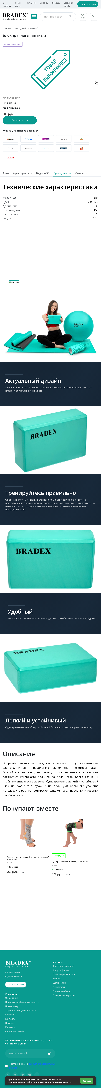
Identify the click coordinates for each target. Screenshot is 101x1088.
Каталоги (31, 3)
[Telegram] (22, 1075)
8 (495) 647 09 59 (13, 976)
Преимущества (62, 173)
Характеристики (22, 173)
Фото (6, 173)
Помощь (56, 3)
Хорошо (87, 1081)
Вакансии (10, 1014)
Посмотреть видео (12, 44)
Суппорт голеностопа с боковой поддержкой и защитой (28, 858)
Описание (81, 173)
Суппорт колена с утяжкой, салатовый (70, 861)
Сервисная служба (14, 1031)
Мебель (57, 978)
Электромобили (61, 991)
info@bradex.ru (13, 972)
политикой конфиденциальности (53, 1082)
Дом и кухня (59, 982)
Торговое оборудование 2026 (20, 1010)
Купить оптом (19, 120)
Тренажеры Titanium (64, 974)
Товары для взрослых (64, 995)
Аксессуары (59, 987)
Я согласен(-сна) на (32, 1065)
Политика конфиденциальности (22, 1002)
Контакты (43, 3)
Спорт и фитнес (61, 970)
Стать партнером (88, 4)
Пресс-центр (11, 1006)
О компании (11, 997)
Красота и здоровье (63, 966)
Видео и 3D (42, 173)
